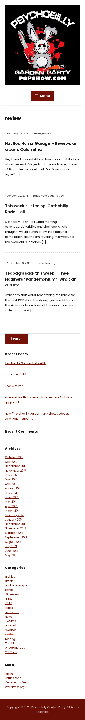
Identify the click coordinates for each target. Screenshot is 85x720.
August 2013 (13, 542)
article (9, 581)
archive (10, 577)
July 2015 (11, 475)
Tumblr (10, 643)
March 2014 (13, 511)
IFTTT (8, 603)
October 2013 (14, 533)
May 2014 (11, 502)
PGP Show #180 (15, 374)
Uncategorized (15, 648)
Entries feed (13, 678)
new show (12, 612)
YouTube (11, 652)
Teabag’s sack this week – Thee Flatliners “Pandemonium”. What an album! (40, 279)
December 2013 (15, 524)
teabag (50, 263)
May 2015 (11, 479)
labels (9, 608)
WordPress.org (15, 687)
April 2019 (11, 462)
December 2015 (15, 466)
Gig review (12, 594)
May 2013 (11, 555)
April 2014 (11, 506)
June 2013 (11, 551)
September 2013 (16, 537)
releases (10, 630)
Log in (9, 674)
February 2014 (14, 515)
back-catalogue (44, 196)
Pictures (10, 621)
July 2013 (11, 546)
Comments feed (16, 682)
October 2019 (14, 457)
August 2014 (13, 488)
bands (9, 590)
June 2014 (12, 497)
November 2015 (15, 471)
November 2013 (15, 528)
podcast (10, 625)
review (46, 133)
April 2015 (11, 484)
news (8, 617)
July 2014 (11, 493)
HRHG (37, 133)
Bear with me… (15, 386)
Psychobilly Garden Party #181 (25, 363)
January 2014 (14, 520)
